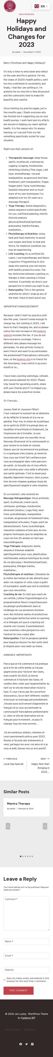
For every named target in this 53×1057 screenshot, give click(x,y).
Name (9, 941)
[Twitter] (26, 1044)
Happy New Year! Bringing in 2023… (40, 766)
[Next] (45, 826)
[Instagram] (32, 1044)
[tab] (20, 856)
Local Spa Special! (13, 762)
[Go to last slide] (8, 826)
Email (9, 955)
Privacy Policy (13, 1030)
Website (9, 970)
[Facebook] (20, 1044)
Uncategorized (26, 14)
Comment (11, 899)
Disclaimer (29, 1030)
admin (17, 52)
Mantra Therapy (18, 803)
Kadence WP (28, 1018)
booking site (23, 359)
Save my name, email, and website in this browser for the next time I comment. (28, 980)
